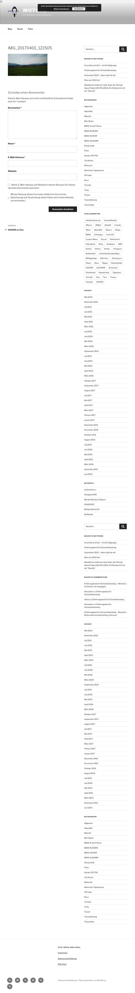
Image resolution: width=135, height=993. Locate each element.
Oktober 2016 (90, 435)
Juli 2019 (88, 356)
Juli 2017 (88, 395)
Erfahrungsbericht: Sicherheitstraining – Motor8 (104, 583)
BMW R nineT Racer (93, 126)
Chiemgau (98, 234)
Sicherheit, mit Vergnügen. (95, 586)
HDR (120, 244)
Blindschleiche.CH (91, 509)
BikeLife (87, 116)
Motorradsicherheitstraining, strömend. (100, 615)
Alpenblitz (88, 111)
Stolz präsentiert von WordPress (92, 980)
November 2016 (91, 430)
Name (11, 143)
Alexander (88, 591)
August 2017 (89, 390)
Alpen (88, 230)
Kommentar (15, 108)
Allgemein (88, 106)
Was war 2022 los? (92, 80)
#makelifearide (110, 220)
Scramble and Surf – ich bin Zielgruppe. (100, 65)
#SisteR (107, 225)
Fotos (30, 29)
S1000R (89, 268)
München (104, 258)
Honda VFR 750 (91, 155)
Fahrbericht (115, 239)
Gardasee (111, 244)
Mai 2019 (88, 366)
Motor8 (35, 10)
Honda (107, 249)
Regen (105, 263)
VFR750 (99, 282)
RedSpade (88, 514)
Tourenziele (89, 205)
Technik (87, 185)
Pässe (88, 263)
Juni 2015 (88, 474)
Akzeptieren (78, 9)
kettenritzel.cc (90, 490)
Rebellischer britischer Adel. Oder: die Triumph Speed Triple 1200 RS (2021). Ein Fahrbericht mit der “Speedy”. (104, 88)
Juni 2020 (88, 336)
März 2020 (89, 346)
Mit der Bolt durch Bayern (95, 499)
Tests (86, 190)
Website (12, 171)
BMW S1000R (90, 136)
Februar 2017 (89, 415)
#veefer (117, 225)
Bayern (109, 230)
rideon (87, 599)
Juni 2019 (88, 361)
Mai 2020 (88, 341)
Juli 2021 (88, 307)
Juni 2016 (88, 449)
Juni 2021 (88, 312)
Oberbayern (117, 258)
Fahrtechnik (89, 146)
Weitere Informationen (61, 9)
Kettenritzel (90, 253)
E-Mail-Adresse (16, 157)
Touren (20, 29)
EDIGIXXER (89, 504)
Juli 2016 (88, 445)
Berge (117, 230)
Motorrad (88, 165)
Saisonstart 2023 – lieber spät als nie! (99, 75)
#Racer (89, 225)
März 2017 (88, 410)
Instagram (117, 249)
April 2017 (88, 405)
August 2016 (89, 440)
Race (86, 180)
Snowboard (90, 272)
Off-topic (88, 175)
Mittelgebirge (91, 258)
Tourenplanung (90, 200)
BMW (88, 234)
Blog (10, 29)
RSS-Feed (62, 964)
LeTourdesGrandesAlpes (109, 253)
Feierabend (90, 244)
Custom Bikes (92, 239)
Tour (105, 277)
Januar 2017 (89, 420)
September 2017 (91, 385)
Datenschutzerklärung (67, 958)
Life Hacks (88, 160)
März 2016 (88, 464)
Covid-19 (110, 234)
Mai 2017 (88, 400)
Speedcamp (104, 272)
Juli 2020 (88, 331)
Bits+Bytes (88, 121)
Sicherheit (113, 268)
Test (98, 277)
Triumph (89, 282)
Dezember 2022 (91, 302)
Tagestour (116, 272)
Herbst (88, 249)
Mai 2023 (88, 297)
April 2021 (88, 322)
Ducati (104, 239)
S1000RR (101, 268)
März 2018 (88, 376)
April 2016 (88, 459)
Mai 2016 (88, 454)
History (98, 249)
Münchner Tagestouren (94, 170)
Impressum (63, 953)
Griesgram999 (90, 494)
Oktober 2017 (90, 381)
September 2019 (91, 351)
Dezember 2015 (91, 469)
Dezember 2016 (91, 425)
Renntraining (116, 263)
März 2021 (88, 326)
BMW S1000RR (91, 141)
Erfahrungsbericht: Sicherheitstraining (100, 70)
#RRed (98, 225)
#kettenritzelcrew (93, 220)
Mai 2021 (88, 317)
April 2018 (88, 371)
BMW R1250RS (91, 131)
